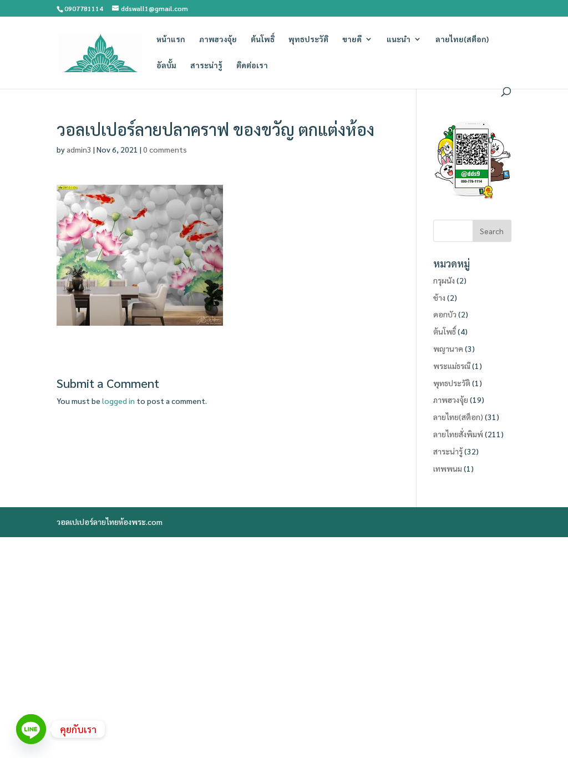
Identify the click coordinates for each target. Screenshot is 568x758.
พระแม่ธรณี (451, 366)
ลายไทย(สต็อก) (462, 39)
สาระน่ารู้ (206, 65)
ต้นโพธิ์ (263, 39)
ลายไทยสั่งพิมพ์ (458, 434)
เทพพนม (447, 468)
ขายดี (352, 39)
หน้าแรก (170, 39)
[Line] (31, 729)
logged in (118, 401)
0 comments (165, 149)
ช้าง (439, 297)
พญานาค (448, 348)
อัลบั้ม (166, 65)
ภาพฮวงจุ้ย (218, 39)
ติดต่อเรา (252, 65)
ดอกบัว (445, 314)
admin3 (79, 149)
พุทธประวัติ (308, 39)
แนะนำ (398, 39)
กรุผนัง (444, 280)
